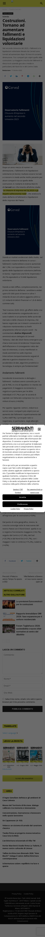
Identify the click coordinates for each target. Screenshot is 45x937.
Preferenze (22, 504)
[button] (39, 429)
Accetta (22, 497)
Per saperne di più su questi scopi (34, 491)
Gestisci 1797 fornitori (18, 491)
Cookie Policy (15, 509)
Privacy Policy (28, 509)
